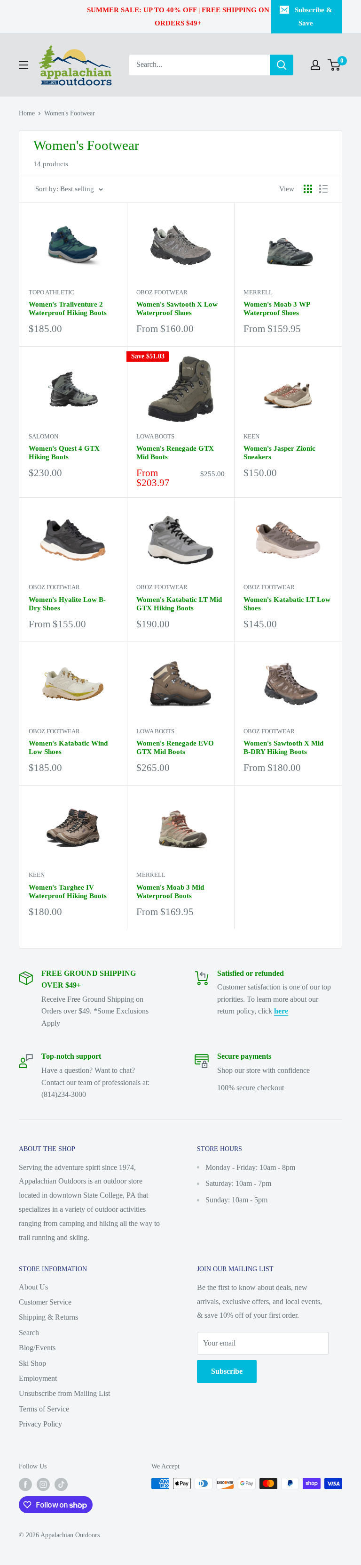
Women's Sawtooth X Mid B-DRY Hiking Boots (283, 747)
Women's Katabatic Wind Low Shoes (68, 747)
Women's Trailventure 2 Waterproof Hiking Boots (68, 308)
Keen (251, 436)
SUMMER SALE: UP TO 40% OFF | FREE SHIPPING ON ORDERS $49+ (178, 16)
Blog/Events (37, 1348)
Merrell (258, 292)
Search (29, 1333)
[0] (334, 65)
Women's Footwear (69, 113)
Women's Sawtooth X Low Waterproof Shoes (177, 308)
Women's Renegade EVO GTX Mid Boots (175, 747)
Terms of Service (44, 1409)
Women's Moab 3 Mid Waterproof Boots (170, 892)
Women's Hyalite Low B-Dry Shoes (67, 604)
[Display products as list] (323, 189)
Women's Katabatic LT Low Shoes (286, 604)
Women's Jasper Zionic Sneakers (279, 453)
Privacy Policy (40, 1424)
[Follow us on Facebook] (25, 1484)
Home (27, 113)
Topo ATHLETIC (51, 292)
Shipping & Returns (48, 1317)
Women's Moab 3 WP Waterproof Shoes (276, 308)
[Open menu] (23, 65)
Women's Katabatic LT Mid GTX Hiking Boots (179, 604)
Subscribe (227, 1371)
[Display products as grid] (308, 189)
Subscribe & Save (313, 16)
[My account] (315, 65)
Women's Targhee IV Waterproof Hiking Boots (68, 892)
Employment (38, 1378)
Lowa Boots (155, 436)
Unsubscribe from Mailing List (64, 1393)
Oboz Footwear (162, 292)
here (281, 1011)
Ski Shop (32, 1363)
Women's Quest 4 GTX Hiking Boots (64, 453)
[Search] (281, 65)
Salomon (43, 436)
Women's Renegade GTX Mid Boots (175, 453)
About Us (33, 1287)
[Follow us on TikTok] (61, 1484)
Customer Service (45, 1302)
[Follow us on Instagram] (43, 1484)
